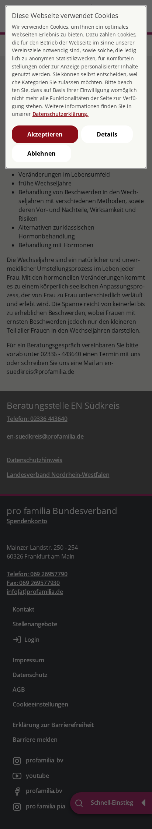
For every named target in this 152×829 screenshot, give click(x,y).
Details (107, 134)
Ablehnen (41, 153)
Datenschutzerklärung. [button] (60, 113)
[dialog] (76, 87)
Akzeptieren (45, 134)
